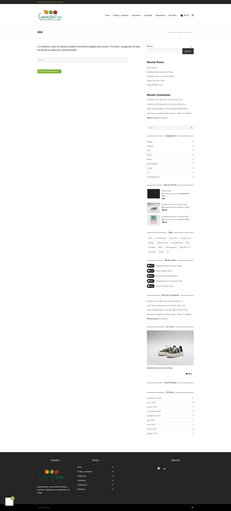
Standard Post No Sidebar (167, 276)
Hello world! (152, 68)
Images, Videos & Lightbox (180, 113)
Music (149, 155)
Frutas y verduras (120, 15)
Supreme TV (185, 247)
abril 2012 (151, 424)
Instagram (193, 2)
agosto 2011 (152, 433)
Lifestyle (151, 247)
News (149, 159)
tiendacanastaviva (170, 194)
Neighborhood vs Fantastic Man (160, 76)
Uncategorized (153, 177)
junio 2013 (151, 402)
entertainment (177, 243)
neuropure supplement (156, 113)
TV (148, 172)
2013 (150, 238)
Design (150, 142)
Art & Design (160, 238)
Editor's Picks (162, 243)
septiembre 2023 (154, 398)
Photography (152, 164)
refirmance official (154, 104)
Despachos (160, 15)
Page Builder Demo (180, 109)
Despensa (136, 15)
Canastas (148, 15)
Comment (173, 238)
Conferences (185, 238)
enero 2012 (152, 429)
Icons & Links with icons (172, 100)
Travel (149, 168)
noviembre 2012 (154, 411)
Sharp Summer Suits (155, 80)
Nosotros (173, 15)
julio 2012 (151, 420)
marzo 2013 (152, 407)
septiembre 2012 (154, 416)
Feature (150, 146)
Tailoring (151, 252)
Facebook (189, 2)
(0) (186, 15)
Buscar (150, 46)
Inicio (107, 15)
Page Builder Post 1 (155, 85)
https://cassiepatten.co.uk (157, 109)
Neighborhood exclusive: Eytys (160, 72)
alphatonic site (153, 100)
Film (149, 150)
